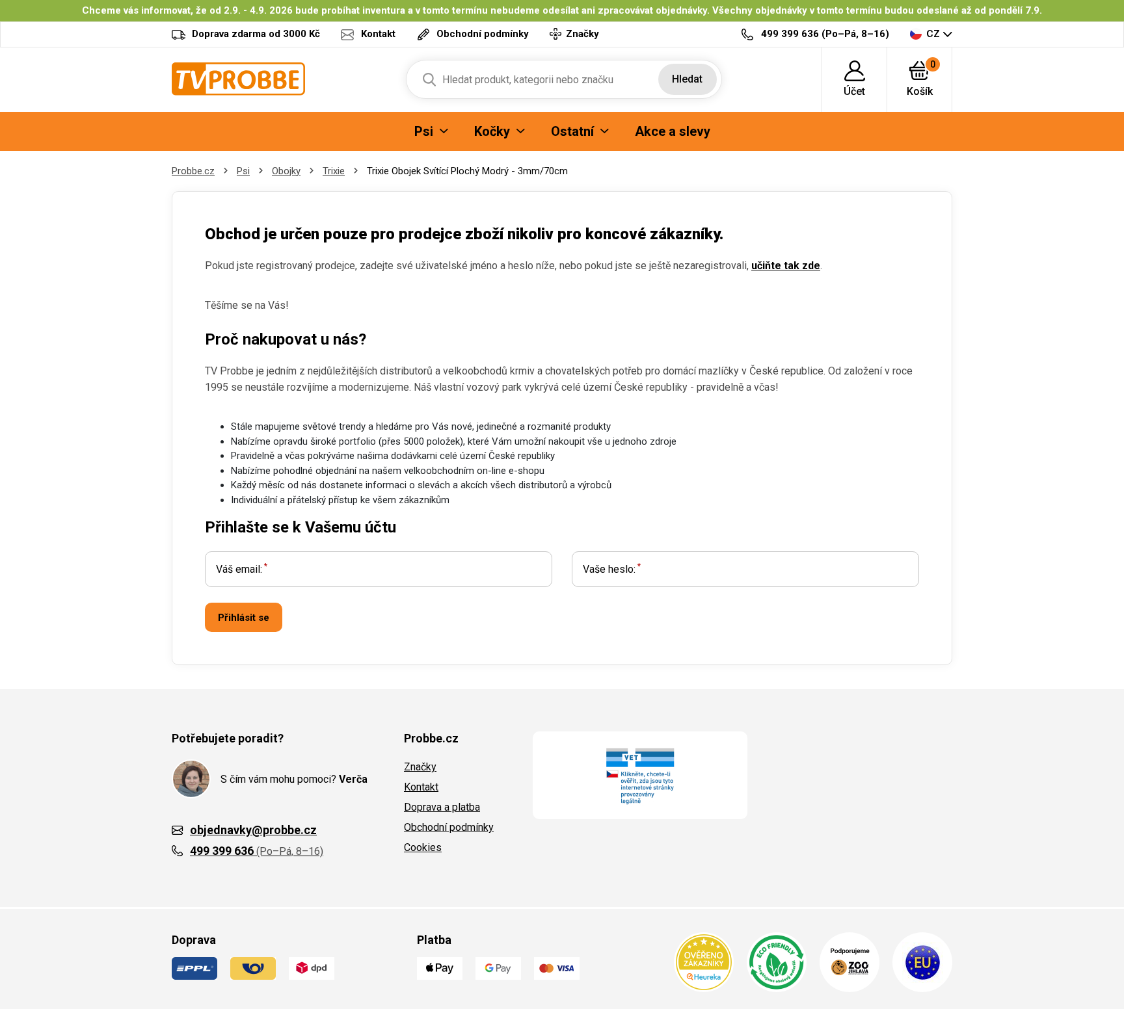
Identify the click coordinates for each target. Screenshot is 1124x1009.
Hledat (687, 79)
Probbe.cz (193, 171)
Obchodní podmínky (449, 827)
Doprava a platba (442, 807)
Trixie (334, 171)
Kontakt (421, 787)
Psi (243, 171)
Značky (420, 767)
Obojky (286, 171)
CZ (933, 34)
